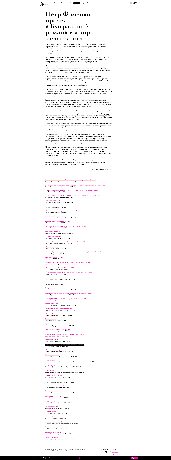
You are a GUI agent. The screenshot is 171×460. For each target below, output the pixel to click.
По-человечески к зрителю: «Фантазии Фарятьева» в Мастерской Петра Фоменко (68, 272)
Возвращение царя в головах (53, 283)
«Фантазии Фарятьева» (52, 303)
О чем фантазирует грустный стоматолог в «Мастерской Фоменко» (64, 334)
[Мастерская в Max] (105, 452)
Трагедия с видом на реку (52, 380)
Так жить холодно (50, 365)
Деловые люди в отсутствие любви (55, 386)
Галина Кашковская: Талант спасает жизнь (57, 329)
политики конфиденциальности (80, 458)
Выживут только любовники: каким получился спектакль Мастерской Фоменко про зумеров (71, 190)
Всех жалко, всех (50, 401)
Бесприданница (49, 370)
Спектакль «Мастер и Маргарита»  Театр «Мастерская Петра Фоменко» (65, 226)
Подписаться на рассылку (112, 452)
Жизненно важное (50, 411)
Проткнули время (50, 427)
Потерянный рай (50, 417)
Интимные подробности (52, 355)
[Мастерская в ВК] (103, 452)
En (136, 3)
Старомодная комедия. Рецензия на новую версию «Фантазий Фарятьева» (66, 298)
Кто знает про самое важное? (53, 422)
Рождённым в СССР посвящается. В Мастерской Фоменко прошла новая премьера (68, 293)
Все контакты (47, 452)
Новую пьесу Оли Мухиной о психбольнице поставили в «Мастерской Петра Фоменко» (70, 180)
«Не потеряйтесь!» (50, 360)
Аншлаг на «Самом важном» (53, 432)
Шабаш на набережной (52, 247)
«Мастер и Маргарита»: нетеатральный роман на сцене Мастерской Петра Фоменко (69, 242)
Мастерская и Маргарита (52, 216)
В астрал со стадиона (51, 288)
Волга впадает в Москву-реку (53, 396)
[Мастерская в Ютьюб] (111, 452)
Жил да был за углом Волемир (54, 257)
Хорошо (134, 458)
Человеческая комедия (51, 339)
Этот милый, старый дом (52, 200)
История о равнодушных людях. (54, 375)
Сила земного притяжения (53, 231)
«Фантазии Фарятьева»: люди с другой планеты (58, 314)
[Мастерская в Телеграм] (102, 452)
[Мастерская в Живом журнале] (107, 452)
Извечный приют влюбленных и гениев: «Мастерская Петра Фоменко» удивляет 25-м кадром (72, 195)
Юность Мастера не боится (53, 236)
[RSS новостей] (109, 452)
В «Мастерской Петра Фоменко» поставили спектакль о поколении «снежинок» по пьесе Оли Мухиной (75, 185)
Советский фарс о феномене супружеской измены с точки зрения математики (67, 262)
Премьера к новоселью (51, 391)
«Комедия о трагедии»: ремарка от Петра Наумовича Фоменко (63, 211)
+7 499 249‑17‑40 (75, 449)
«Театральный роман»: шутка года (55, 350)
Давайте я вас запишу (51, 437)
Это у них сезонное (50, 319)
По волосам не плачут (51, 406)
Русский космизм (50, 324)
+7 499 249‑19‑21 (82, 449)
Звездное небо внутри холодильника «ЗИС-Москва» (60, 267)
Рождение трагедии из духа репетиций (56, 205)
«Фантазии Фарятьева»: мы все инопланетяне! (58, 308)
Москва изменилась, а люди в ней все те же (57, 221)
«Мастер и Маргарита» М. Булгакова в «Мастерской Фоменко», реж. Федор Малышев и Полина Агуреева (75, 252)
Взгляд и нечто (49, 278)
